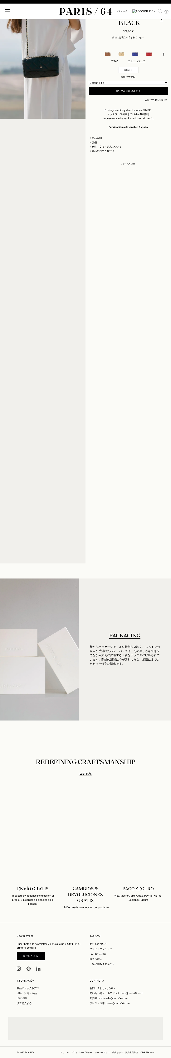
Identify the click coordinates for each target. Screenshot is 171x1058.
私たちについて (98, 943)
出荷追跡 (22, 998)
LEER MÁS (85, 773)
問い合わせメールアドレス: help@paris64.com (116, 993)
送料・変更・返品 (27, 993)
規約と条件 (117, 1052)
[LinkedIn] (38, 968)
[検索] (160, 11)
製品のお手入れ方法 (103, 150)
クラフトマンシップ (101, 948)
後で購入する (24, 1003)
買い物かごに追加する (128, 90)
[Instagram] (19, 968)
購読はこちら (30, 956)
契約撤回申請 (131, 1052)
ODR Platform (147, 1052)
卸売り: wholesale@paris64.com (109, 998)
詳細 (94, 142)
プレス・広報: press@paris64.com (110, 1003)
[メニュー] (7, 11)
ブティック (122, 11)
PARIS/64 (30, 1052)
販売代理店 (96, 958)
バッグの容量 (128, 164)
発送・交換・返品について (107, 146)
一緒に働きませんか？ (102, 963)
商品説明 (97, 138)
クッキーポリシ (102, 1052)
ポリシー (64, 1052)
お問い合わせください (102, 988)
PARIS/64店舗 (98, 953)
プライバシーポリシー (81, 1052)
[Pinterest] (28, 968)
